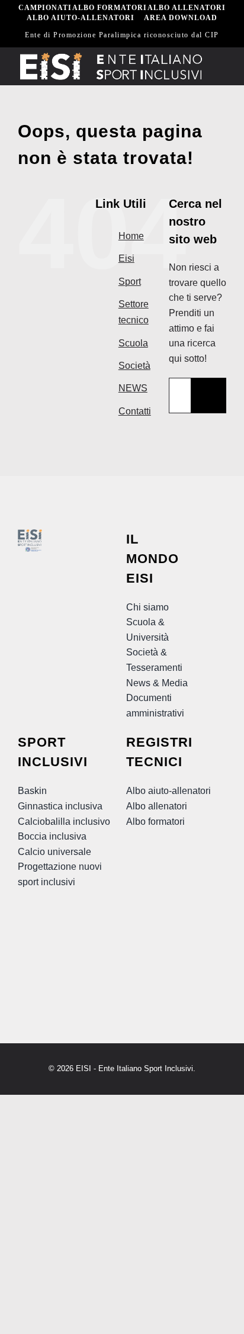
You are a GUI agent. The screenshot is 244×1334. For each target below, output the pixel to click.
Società (134, 366)
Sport (129, 282)
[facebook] (25, 931)
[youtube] (46, 931)
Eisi (126, 258)
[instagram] (67, 931)
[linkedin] (46, 954)
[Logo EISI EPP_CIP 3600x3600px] (30, 534)
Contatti (134, 411)
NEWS (132, 388)
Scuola (133, 343)
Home (131, 236)
